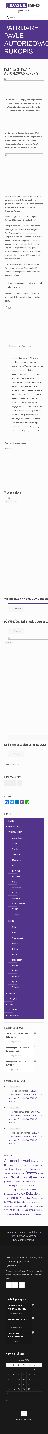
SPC (6, 1210)
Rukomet (29, 1206)
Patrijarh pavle (37, 1198)
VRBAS (15, 909)
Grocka (15, 849)
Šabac (15, 882)
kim (23, 1174)
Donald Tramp (15, 1169)
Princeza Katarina (22, 1202)
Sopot (14, 893)
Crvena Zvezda (30, 1165)
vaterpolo (30, 1209)
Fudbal (37, 1169)
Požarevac (16, 876)
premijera (9, 1201)
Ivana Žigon (7, 1174)
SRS (18, 1210)
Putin (33, 1202)
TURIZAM (12, 999)
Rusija (36, 1206)
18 (14, 1384)
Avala (14, 843)
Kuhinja (15, 943)
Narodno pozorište (23, 1177)
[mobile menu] (44, 5)
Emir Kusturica (28, 1169)
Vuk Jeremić (24, 1214)
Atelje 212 (36, 1161)
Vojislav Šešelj (14, 1214)
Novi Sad (16, 871)
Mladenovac (17, 860)
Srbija (11, 1209)
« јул (7, 1400)
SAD (41, 1206)
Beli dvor (9, 1165)
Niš (11, 1185)
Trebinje (11, 993)
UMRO (22, 1210)
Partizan (14, 1197)
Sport (14, 982)
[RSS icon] (27, 1424)
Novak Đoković (27, 1194)
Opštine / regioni (15, 832)
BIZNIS (11, 821)
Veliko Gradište (18, 904)
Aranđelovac (17, 838)
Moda (14, 954)
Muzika (15, 965)
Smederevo (17, 887)
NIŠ (13, 865)
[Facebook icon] (21, 1424)
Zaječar (15, 915)
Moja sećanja (17, 960)
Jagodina (16, 854)
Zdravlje (15, 987)
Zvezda (32, 1214)
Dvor (14, 932)
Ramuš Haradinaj (19, 1206)
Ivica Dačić (16, 1173)
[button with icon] (7, 783)
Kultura (15, 949)
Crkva (14, 927)
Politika (15, 971)
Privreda (15, 976)
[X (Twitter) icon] (24, 1424)
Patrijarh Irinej (25, 1198)
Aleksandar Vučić (18, 1161)
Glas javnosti (17, 938)
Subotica (16, 898)
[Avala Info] (24, 5)
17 (8, 1384)
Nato (27, 1182)
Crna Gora (17, 1165)
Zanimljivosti (13, 1015)
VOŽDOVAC (13, 1010)
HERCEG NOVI (14, 826)
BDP (41, 1161)
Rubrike (11, 921)
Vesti (10, 1004)
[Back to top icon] (24, 1413)
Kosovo (31, 1173)
